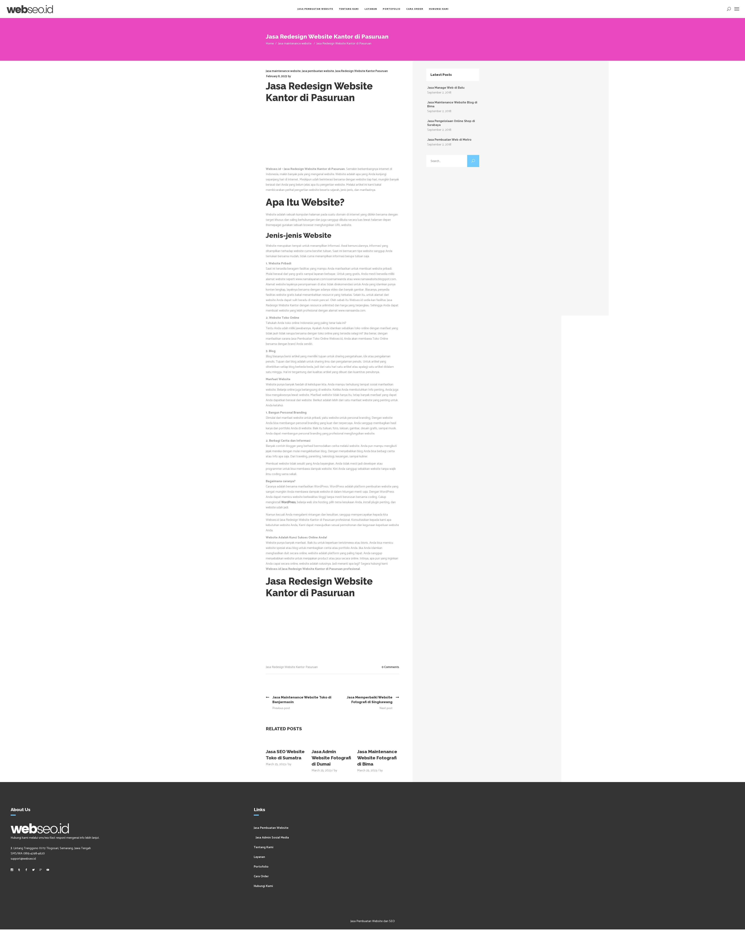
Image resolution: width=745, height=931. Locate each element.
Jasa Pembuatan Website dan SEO (372, 921)
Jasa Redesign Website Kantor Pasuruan (361, 71)
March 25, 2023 (276, 764)
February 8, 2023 (276, 76)
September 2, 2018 (439, 92)
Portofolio (261, 866)
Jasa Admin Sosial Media (272, 837)
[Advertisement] (335, 137)
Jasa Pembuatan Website (271, 828)
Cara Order (261, 876)
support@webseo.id (23, 858)
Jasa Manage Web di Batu (445, 87)
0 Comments (390, 667)
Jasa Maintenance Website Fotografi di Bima (377, 758)
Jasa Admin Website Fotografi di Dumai (331, 758)
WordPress (288, 502)
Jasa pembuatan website (318, 71)
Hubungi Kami (263, 886)
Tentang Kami (263, 847)
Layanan (259, 857)
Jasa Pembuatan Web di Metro (449, 139)
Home (270, 43)
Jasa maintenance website (294, 43)
